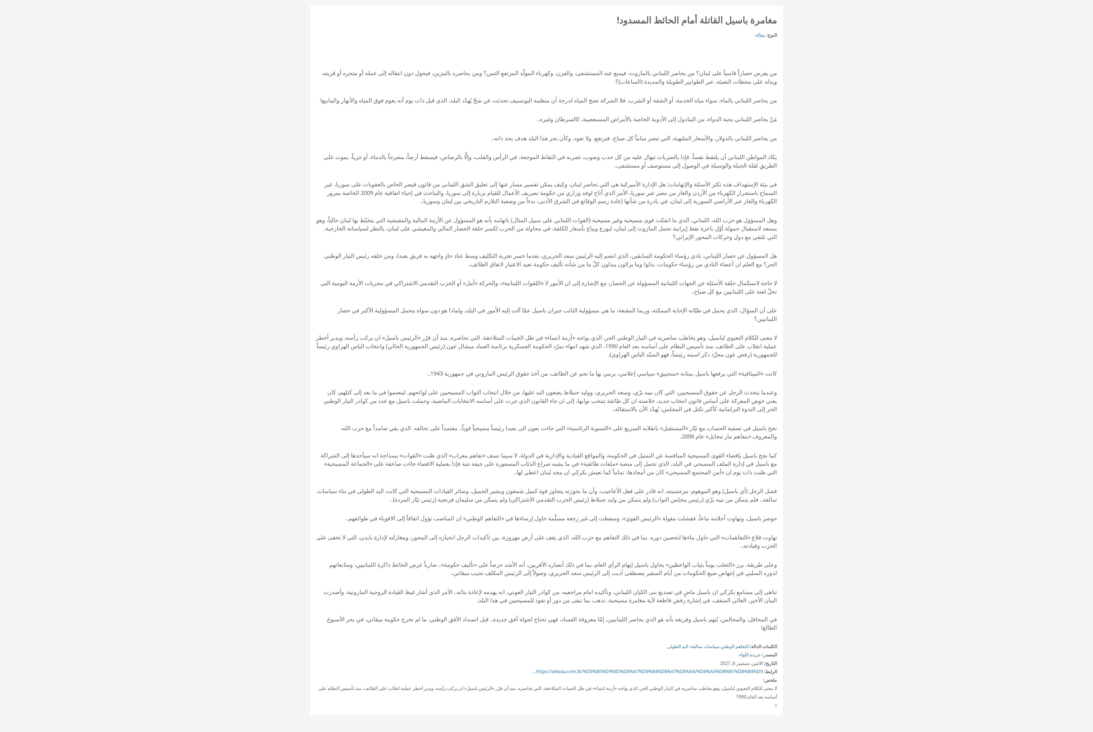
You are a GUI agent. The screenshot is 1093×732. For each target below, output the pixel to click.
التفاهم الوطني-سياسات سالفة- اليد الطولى (708, 646)
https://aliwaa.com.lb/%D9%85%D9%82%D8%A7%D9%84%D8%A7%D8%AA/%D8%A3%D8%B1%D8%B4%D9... (648, 671)
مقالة (760, 35)
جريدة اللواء (750, 654)
